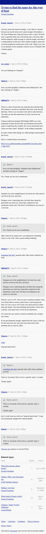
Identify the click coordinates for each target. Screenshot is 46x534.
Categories (11, 521)
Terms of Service (33, 521)
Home (3, 521)
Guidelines (21, 521)
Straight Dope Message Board (11, 2)
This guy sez (5, 449)
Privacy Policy (6, 526)
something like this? (8, 255)
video (3, 343)
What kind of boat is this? (11, 496)
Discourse (13, 531)
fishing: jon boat (7, 488)
